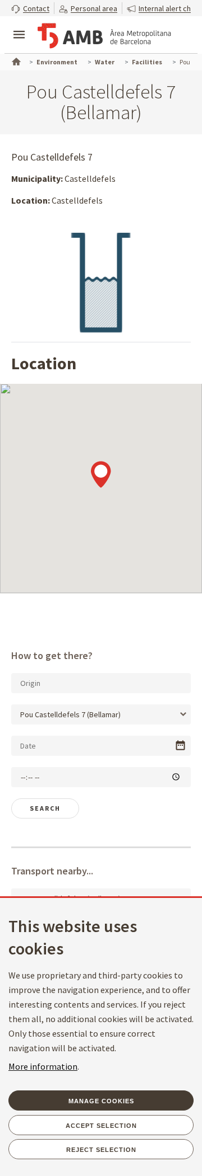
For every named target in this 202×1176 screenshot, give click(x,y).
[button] (30, 8)
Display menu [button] (19, 25)
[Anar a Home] (15, 60)
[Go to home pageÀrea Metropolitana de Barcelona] (104, 36)
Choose (180, 745)
